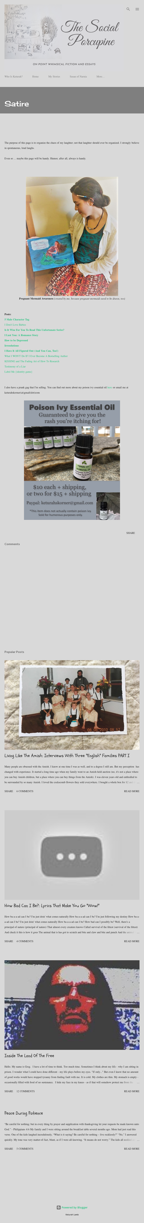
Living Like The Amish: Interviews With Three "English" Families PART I (67, 756)
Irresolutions (11, 345)
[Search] (128, 6)
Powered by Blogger (74, 1207)
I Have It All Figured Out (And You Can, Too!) (31, 351)
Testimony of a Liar (15, 366)
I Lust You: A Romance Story (21, 335)
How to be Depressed (16, 340)
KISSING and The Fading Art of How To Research (31, 361)
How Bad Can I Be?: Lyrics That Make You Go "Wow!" (51, 906)
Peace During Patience (23, 1113)
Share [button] (130, 533)
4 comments (24, 941)
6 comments (24, 791)
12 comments (25, 1091)
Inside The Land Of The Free (29, 1056)
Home (35, 76)
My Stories (54, 76)
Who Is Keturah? (13, 76)
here (109, 387)
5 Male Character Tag (16, 319)
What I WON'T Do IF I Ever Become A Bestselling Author (36, 356)
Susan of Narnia (78, 76)
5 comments (24, 1148)
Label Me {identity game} (18, 371)
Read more (132, 791)
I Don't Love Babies (15, 324)
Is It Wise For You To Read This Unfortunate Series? (34, 330)
